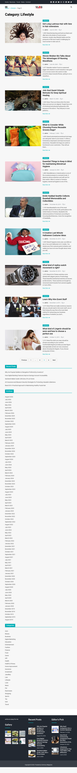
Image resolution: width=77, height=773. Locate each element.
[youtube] (58, 2)
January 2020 (9, 606)
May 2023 (8, 500)
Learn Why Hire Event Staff (55, 299)
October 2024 (9, 454)
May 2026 (8, 405)
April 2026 (8, 407)
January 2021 (9, 573)
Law (6, 677)
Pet (6, 688)
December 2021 (10, 546)
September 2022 (10, 522)
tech (6, 702)
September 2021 (10, 554)
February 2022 (9, 541)
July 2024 (8, 462)
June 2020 (8, 592)
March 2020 (9, 600)
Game (7, 655)
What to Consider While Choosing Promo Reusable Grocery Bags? (54, 127)
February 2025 (9, 443)
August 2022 (9, 524)
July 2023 (8, 494)
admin (46, 30)
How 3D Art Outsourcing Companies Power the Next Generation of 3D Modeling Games (66, 738)
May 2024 (8, 467)
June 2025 (8, 432)
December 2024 (10, 448)
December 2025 (10, 416)
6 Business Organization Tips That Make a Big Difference (65, 749)
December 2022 (10, 513)
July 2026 (8, 399)
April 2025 (8, 437)
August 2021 (9, 557)
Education (8, 642)
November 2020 (10, 579)
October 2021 (9, 552)
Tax (6, 699)
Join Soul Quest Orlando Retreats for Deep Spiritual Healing (54, 93)
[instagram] (61, 2)
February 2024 (9, 475)
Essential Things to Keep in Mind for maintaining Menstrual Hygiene (57, 164)
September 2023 (10, 489)
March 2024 (9, 473)
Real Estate (8, 691)
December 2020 (10, 576)
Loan (6, 683)
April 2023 (8, 503)
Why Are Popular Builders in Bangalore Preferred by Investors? (24, 372)
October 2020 (9, 581)
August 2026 (9, 397)
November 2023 (10, 484)
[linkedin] (66, 2)
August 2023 (9, 492)
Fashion (7, 647)
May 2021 (8, 562)
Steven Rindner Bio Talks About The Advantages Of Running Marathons (56, 58)
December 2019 (10, 609)
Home (7, 2)
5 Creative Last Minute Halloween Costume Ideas (54, 234)
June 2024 (8, 465)
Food (6, 653)
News (23, 2)
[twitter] (56, 2)
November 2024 (10, 451)
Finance (7, 650)
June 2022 (8, 530)
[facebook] (51, 2)
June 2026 (8, 402)
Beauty (7, 634)
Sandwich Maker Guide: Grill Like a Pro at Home (19, 379)
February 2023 (9, 508)
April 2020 (8, 598)
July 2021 (8, 560)
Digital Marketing (10, 639)
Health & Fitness (10, 663)
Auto (6, 631)
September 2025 (10, 424)
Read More (45, 45)
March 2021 (9, 568)
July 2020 (8, 590)
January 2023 (9, 511)
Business (12, 2)
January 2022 (9, 543)
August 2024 (9, 459)
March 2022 (9, 538)
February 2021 (9, 571)
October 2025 (9, 421)
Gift (6, 658)
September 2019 (10, 617)
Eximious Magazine (47, 765)
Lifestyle (45, 20)
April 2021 (8, 565)
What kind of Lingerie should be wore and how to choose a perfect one (57, 331)
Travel (18, 2)
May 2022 (8, 533)
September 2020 (10, 584)
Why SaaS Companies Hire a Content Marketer (65, 728)
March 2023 (9, 505)
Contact (28, 2)
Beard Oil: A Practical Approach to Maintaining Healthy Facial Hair (25, 385)
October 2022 (9, 519)
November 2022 (10, 516)
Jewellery (8, 674)
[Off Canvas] (6, 7)
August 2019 (9, 619)
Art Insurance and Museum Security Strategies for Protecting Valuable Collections (30, 382)
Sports (7, 696)
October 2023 (9, 486)
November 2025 (10, 418)
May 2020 (8, 595)
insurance (8, 669)
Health (7, 661)
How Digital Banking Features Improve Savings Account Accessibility (26, 375)
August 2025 (9, 427)
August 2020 (9, 587)
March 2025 (9, 440)
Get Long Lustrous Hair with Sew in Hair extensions (57, 25)
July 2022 (8, 527)
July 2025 (8, 429)
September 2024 (10, 456)
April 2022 (8, 535)
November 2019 (10, 611)
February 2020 (9, 603)
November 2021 (10, 549)
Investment (8, 672)
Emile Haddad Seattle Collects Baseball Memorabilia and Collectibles (56, 198)
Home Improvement (11, 666)
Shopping (8, 693)
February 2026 (9, 413)
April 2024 (8, 470)
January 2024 (9, 478)
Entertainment (9, 644)
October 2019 (9, 614)
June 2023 (8, 497)
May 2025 (8, 435)
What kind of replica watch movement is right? (54, 266)
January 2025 (9, 446)
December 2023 (10, 481)
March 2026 (9, 410)
